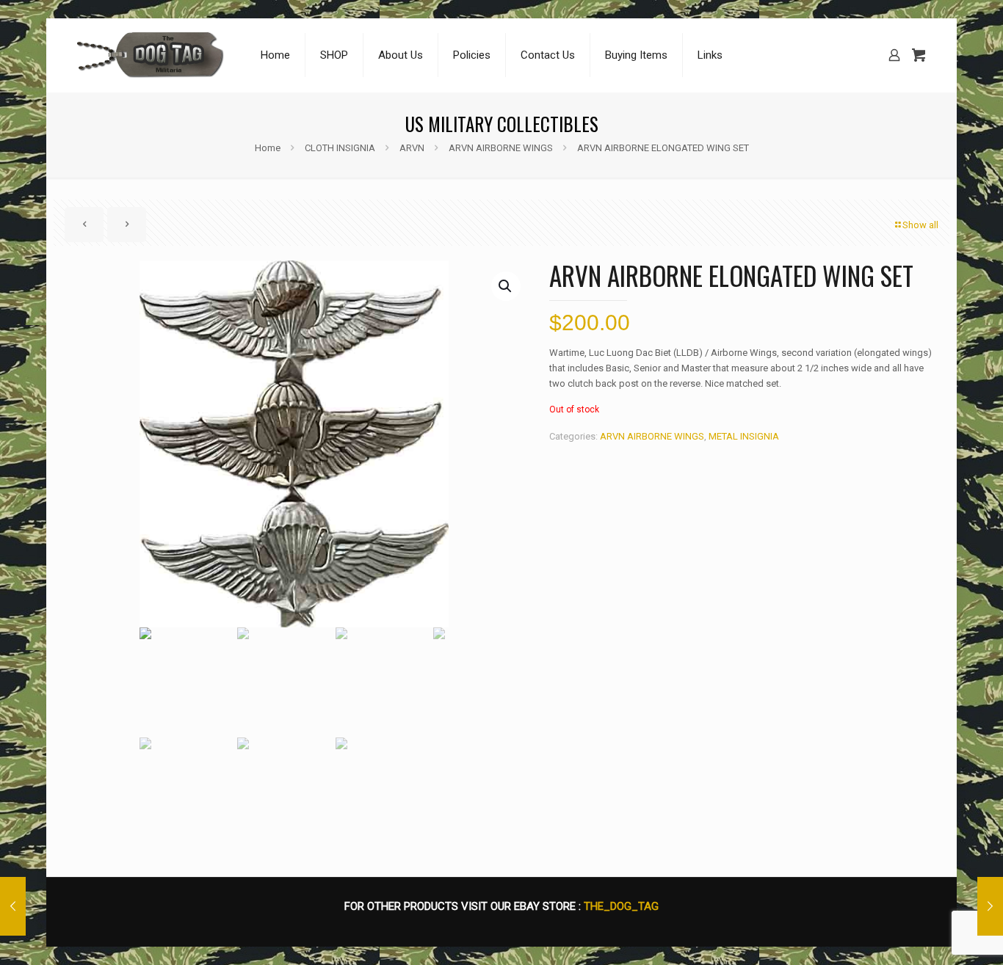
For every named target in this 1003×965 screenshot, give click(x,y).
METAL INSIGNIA (744, 436)
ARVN (411, 147)
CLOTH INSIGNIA (340, 147)
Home (267, 147)
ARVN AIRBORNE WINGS (501, 147)
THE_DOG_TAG (621, 906)
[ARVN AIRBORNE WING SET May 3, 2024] (13, 906)
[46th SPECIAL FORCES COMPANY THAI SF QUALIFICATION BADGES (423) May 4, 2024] (990, 906)
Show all (920, 224)
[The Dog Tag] (150, 55)
